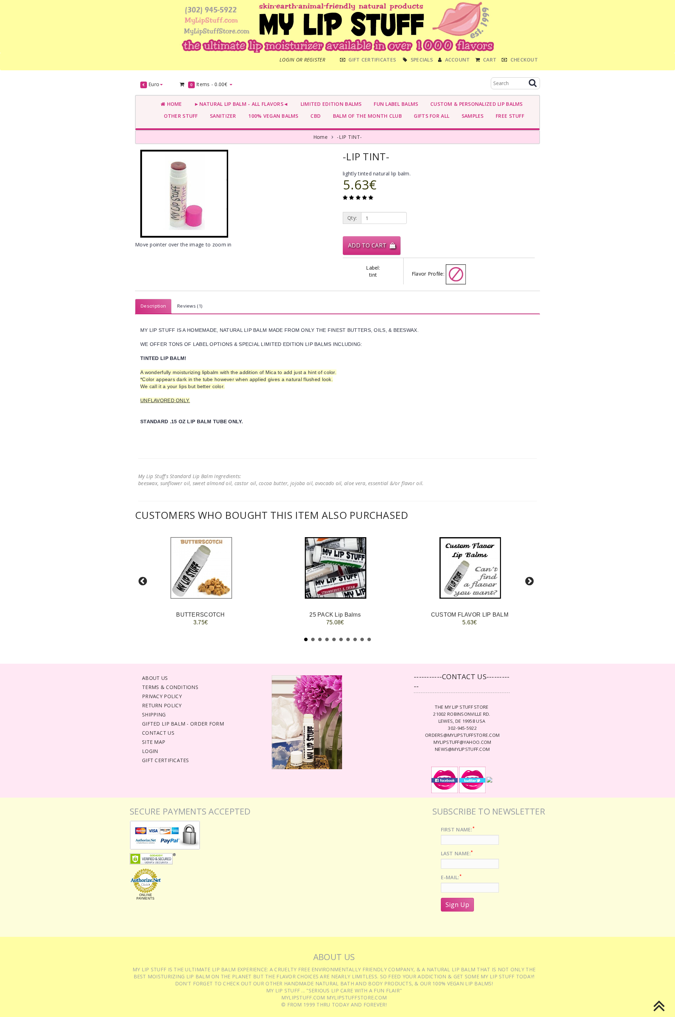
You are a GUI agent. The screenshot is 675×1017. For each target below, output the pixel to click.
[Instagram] (489, 779)
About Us (155, 678)
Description (153, 306)
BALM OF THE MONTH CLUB (366, 115)
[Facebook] (444, 779)
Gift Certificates (165, 760)
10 (369, 639)
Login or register (302, 59)
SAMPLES (471, 115)
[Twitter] (472, 779)
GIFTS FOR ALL (430, 115)
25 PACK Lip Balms (335, 615)
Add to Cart (369, 245)
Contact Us (158, 732)
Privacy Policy (162, 696)
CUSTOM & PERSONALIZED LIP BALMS (474, 104)
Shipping (154, 714)
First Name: (458, 829)
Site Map (153, 742)
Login (150, 751)
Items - (208, 84)
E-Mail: (451, 877)
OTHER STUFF (179, 115)
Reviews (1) (189, 306)
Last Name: (457, 853)
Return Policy (162, 705)
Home (173, 104)
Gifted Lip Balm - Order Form (183, 723)
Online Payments (145, 896)
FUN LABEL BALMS (394, 104)
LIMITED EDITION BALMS (329, 104)
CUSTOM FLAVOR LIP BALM (469, 615)
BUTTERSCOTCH (200, 615)
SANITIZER (221, 115)
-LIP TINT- (349, 137)
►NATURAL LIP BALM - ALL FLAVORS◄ (240, 104)
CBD (314, 115)
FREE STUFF (508, 115)
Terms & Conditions (170, 687)
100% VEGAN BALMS (271, 115)
